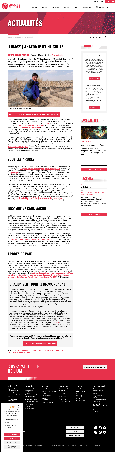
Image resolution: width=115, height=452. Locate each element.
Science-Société (58, 55)
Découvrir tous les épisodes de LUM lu (40, 343)
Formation (44, 7)
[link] (90, 37)
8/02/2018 (55, 323)
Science (20, 352)
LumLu (48, 350)
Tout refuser (12, 438)
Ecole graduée (29, 404)
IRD (48, 123)
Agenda (75, 432)
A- (102, 1)
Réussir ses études (31, 399)
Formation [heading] (29, 386)
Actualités (74, 428)
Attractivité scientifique (46, 399)
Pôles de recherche (48, 389)
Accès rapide (110, 1)
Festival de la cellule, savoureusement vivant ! (91, 198)
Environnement (24, 350)
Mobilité (95, 393)
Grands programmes (49, 402)
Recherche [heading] (46, 386)
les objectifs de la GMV (30, 127)
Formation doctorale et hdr (49, 392)
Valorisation (63, 399)
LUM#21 (41, 350)
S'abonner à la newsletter (95, 367)
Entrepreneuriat (64, 401)
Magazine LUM (14, 55)
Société (27, 352)
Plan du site (81, 446)
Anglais (101, 7)
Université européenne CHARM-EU (100, 405)
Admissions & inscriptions (29, 390)
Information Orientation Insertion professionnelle (32, 395)
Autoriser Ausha (94, 78)
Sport (78, 398)
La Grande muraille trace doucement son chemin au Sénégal (32, 239)
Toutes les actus (94, 170)
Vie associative (81, 400)
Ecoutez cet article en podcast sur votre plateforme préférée (33, 114)
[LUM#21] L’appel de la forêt (92, 145)
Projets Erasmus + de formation (100, 396)
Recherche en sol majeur (18, 147)
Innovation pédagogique (29, 407)
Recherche (55, 7)
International (87, 7)
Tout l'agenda (94, 214)
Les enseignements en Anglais (99, 400)
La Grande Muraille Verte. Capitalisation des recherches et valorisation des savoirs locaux (36, 199)
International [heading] (99, 386)
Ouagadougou (13, 173)
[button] (99, 37)
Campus (76, 7)
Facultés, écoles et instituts (14, 396)
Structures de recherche (12, 400)
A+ (98, 1)
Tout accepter (12, 435)
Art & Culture (80, 389)
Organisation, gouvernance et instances (13, 390)
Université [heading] (12, 386)
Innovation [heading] (64, 386)
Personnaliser (12, 442)
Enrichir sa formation (32, 401)
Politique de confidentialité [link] (12, 446)
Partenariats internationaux (98, 390)
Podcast (25, 55)
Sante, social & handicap (81, 395)
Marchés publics (94, 446)
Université (33, 7)
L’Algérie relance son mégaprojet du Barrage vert (40, 169)
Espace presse (74, 436)
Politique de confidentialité (64, 446)
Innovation (66, 7)
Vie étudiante (80, 391)
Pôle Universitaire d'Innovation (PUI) (65, 390)
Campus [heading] (79, 386)
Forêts (34, 350)
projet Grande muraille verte (31, 125)
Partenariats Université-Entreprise (63, 395)
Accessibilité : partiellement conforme (37, 446)
